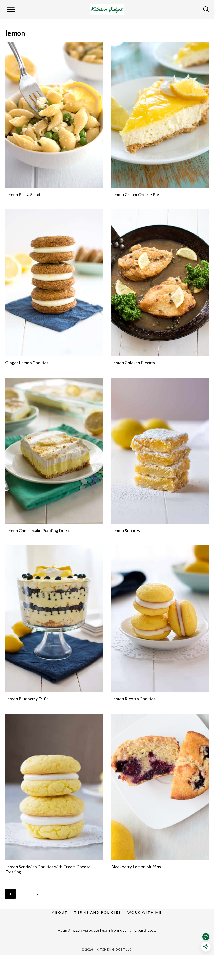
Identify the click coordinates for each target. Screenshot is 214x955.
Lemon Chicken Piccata (133, 362)
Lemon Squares (125, 530)
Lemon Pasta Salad (22, 194)
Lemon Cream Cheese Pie (135, 194)
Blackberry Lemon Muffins (136, 866)
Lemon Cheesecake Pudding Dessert (39, 530)
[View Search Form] (206, 9)
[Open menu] (11, 9)
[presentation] (54, 115)
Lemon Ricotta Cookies (133, 698)
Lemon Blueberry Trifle (27, 698)
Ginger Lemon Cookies (26, 362)
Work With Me (144, 912)
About (60, 912)
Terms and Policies (97, 912)
